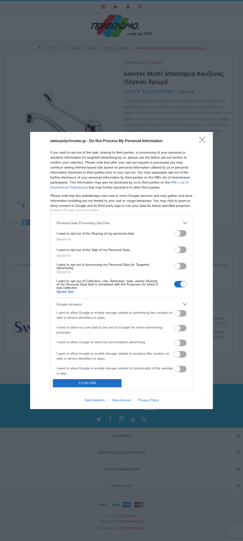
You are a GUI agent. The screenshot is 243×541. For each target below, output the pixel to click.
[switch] (180, 233)
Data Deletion (94, 400)
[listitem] (121, 222)
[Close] (203, 141)
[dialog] (121, 270)
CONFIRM (87, 383)
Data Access (121, 400)
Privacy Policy (148, 400)
